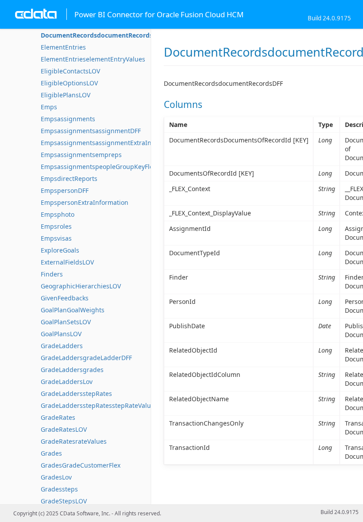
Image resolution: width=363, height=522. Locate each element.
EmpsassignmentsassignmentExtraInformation (111, 142)
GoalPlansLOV (61, 334)
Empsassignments (68, 119)
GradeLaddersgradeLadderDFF (86, 357)
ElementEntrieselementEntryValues (93, 59)
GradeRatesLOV (64, 429)
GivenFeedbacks (65, 298)
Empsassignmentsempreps (81, 154)
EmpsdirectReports (69, 178)
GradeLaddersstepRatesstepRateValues (99, 405)
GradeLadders (62, 346)
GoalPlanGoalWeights (72, 310)
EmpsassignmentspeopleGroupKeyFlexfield (105, 166)
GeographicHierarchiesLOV (81, 286)
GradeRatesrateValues (74, 441)
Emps (49, 107)
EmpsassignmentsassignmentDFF (91, 131)
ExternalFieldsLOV (67, 262)
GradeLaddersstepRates (76, 393)
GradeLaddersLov (67, 381)
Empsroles (56, 226)
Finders (52, 274)
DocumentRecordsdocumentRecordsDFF (102, 35)
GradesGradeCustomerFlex (80, 465)
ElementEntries (63, 47)
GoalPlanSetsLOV (66, 322)
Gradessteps (59, 489)
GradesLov (56, 477)
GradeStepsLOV (64, 501)
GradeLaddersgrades (72, 369)
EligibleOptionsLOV (69, 83)
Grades (51, 453)
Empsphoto (57, 214)
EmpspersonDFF (65, 190)
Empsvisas (56, 238)
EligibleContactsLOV (70, 71)
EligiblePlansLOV (65, 95)
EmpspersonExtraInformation (84, 202)
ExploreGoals (60, 250)
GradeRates (58, 417)
